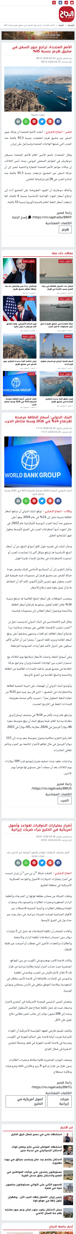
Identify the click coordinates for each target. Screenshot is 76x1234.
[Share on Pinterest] (34, 121)
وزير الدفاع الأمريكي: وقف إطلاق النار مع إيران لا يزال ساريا (21, 325)
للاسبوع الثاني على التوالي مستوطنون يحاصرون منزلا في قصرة (34, 1220)
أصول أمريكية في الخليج (30, 1135)
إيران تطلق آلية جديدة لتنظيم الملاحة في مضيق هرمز (59, 401)
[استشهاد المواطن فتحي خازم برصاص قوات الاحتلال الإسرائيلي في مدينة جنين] (68, 1183)
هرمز (65, 229)
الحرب (65, 800)
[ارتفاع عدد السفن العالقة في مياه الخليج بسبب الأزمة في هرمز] (56, 270)
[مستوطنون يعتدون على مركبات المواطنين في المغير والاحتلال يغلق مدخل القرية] (68, 1208)
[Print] (18, 121)
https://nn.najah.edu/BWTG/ (52, 1120)
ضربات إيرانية (64, 1135)
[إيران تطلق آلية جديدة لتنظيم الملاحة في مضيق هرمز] (56, 383)
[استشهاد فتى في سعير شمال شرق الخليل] (68, 1170)
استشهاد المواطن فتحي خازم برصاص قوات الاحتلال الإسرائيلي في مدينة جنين (36, 1182)
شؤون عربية (65, 374)
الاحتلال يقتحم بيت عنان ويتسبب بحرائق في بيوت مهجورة (33, 1194)
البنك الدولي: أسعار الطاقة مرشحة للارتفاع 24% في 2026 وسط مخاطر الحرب (20, 402)
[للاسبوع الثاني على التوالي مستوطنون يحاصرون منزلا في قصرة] (68, 1221)
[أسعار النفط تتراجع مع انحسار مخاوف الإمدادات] (56, 346)
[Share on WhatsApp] (26, 121)
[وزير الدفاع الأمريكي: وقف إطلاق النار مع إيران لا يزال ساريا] (19, 308)
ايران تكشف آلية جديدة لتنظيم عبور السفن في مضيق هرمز (19, 363)
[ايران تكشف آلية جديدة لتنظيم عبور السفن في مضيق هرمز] (19, 346)
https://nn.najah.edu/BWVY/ (52, 217)
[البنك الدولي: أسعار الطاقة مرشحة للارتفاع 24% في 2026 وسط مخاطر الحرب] (19, 383)
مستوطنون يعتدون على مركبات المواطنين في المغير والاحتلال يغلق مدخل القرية (34, 1207)
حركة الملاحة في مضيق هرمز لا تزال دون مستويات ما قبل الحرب (56, 325)
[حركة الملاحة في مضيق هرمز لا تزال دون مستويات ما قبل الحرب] (56, 308)
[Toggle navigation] (54, 3)
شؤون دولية (65, 261)
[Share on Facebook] (58, 121)
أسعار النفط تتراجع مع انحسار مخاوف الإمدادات (56, 363)
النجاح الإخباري (66, 14)
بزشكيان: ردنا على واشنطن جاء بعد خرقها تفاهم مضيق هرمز (20, 288)
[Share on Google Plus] (50, 121)
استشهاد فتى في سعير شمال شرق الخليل (36, 1168)
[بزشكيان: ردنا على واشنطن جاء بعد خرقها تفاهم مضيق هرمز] (19, 270)
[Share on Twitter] (42, 121)
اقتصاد (61, 25)
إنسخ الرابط (20, 217)
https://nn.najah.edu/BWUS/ (52, 788)
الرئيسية (71, 25)
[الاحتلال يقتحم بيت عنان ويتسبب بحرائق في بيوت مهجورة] (68, 1196)
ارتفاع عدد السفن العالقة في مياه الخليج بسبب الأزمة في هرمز (57, 288)
